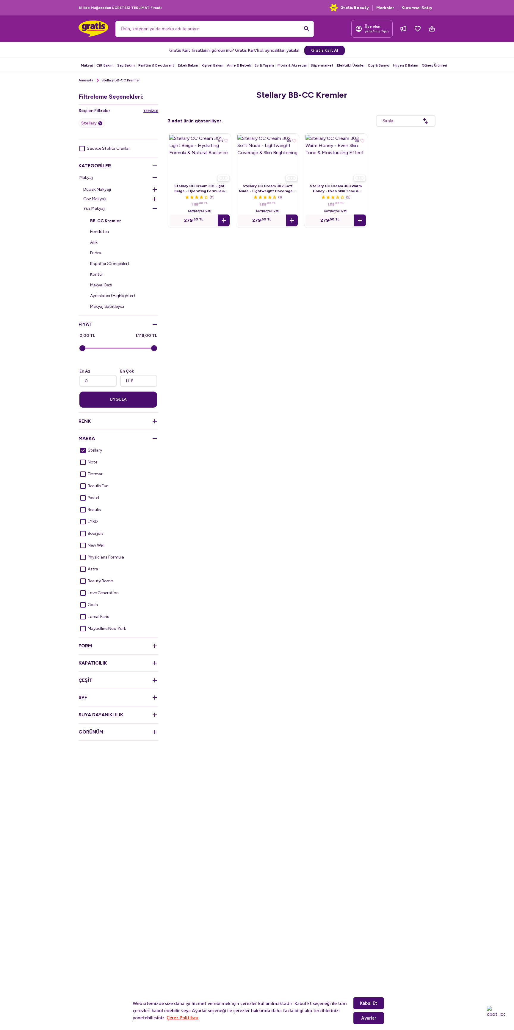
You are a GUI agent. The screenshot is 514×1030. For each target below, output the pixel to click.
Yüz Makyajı (94, 208)
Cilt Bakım (105, 65)
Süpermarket (322, 65)
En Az (84, 371)
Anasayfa (86, 80)
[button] (224, 220)
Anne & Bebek (239, 65)
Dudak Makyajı (97, 189)
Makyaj (87, 65)
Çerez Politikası (182, 1018)
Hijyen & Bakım (405, 65)
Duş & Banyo (378, 65)
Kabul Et (368, 1003)
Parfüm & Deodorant (156, 65)
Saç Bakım (126, 65)
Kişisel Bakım (212, 65)
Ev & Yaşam (264, 65)
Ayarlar (368, 1018)
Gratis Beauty (354, 7)
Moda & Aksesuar (292, 65)
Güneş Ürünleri (434, 65)
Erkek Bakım (188, 65)
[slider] (82, 348)
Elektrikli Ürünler (351, 65)
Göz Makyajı (94, 198)
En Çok (127, 371)
